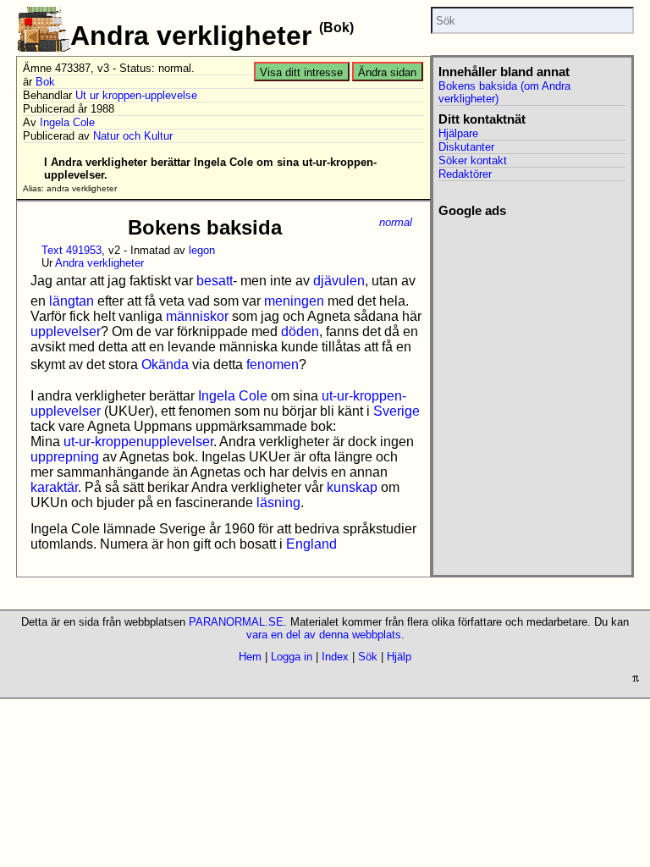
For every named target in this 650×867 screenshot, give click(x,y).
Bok (45, 81)
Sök (367, 656)
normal (395, 222)
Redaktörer (465, 174)
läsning (278, 502)
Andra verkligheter (99, 263)
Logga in (291, 656)
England (311, 544)
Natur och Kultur (133, 136)
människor (197, 316)
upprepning (64, 457)
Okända (165, 364)
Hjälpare (458, 133)
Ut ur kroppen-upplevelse (136, 95)
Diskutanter (466, 147)
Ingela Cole (67, 122)
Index (335, 656)
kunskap (352, 487)
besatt (214, 280)
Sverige (396, 411)
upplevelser (65, 331)
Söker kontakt (472, 160)
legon (202, 250)
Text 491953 (71, 250)
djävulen (339, 280)
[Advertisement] (531, 303)
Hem (250, 656)
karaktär (54, 487)
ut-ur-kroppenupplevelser (138, 441)
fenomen (272, 364)
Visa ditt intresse (301, 72)
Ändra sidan (387, 72)
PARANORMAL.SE (236, 622)
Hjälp (399, 656)
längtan (71, 301)
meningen (294, 301)
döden (300, 331)
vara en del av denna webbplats (323, 634)
